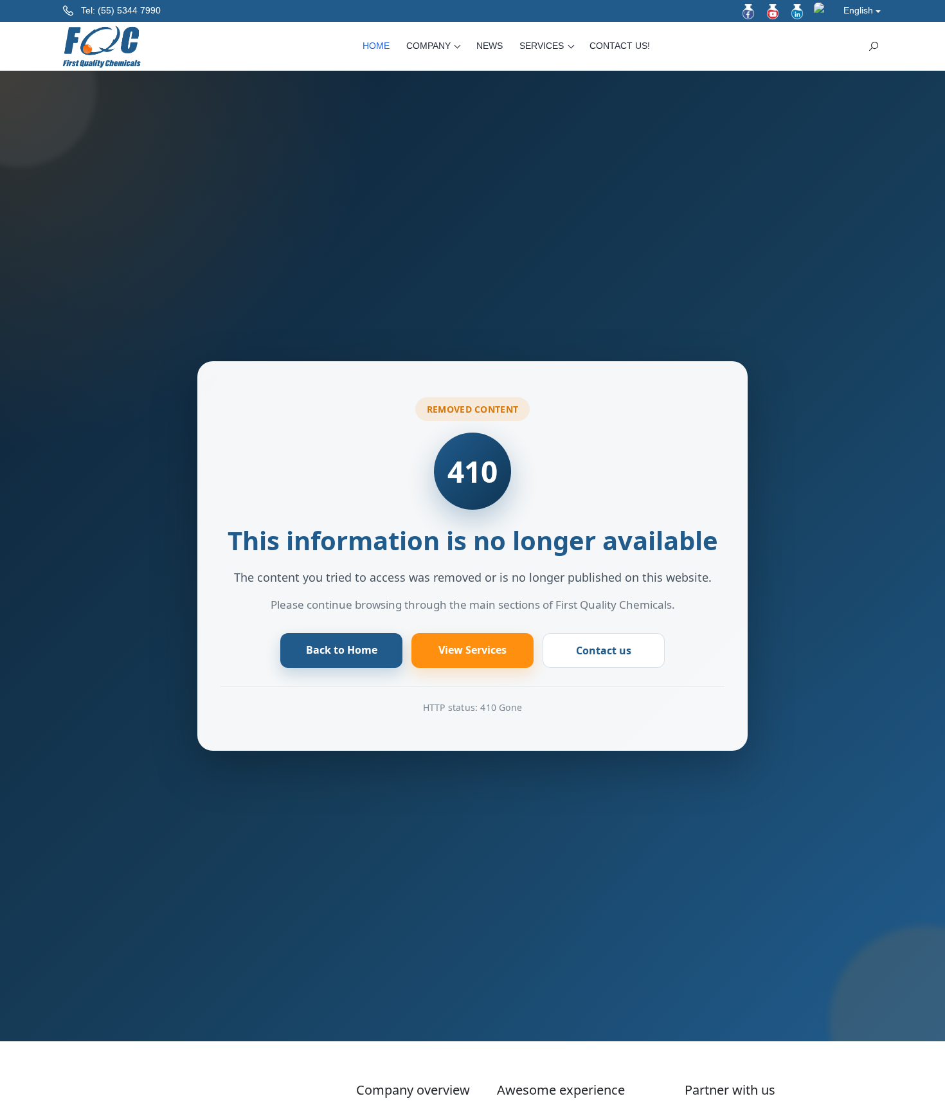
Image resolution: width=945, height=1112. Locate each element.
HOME (376, 45)
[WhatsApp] (822, 10)
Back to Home (341, 650)
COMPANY (429, 45)
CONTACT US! (620, 45)
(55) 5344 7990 (129, 10)
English (858, 10)
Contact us (603, 650)
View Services (472, 650)
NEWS (489, 45)
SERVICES (542, 45)
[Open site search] (873, 46)
